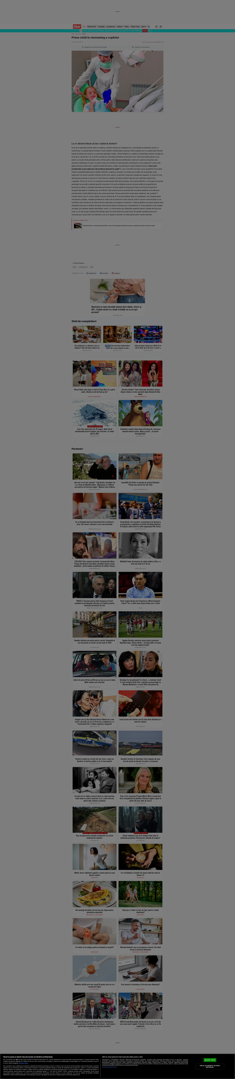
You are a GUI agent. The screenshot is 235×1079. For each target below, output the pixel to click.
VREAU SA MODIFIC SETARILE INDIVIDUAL (210, 1066)
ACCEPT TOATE (210, 1060)
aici (48, 1071)
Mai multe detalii (23, 1063)
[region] (117, 1066)
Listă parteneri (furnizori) (109, 1067)
